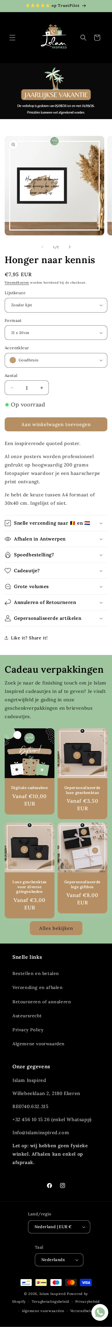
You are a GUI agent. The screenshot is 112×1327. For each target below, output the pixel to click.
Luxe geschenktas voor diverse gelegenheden (29, 886)
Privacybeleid (87, 1301)
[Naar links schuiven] (42, 247)
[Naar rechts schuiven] (70, 247)
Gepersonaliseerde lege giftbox (82, 884)
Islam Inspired (53, 1294)
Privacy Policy (28, 1029)
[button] (12, 37)
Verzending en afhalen (37, 987)
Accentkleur (17, 347)
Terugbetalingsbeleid (50, 1301)
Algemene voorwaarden (38, 1043)
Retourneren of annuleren (41, 1002)
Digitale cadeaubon (29, 787)
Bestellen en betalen (35, 973)
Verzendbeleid (83, 1311)
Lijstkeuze (15, 292)
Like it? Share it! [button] (29, 638)
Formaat (13, 320)
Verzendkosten (17, 283)
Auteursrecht (27, 1015)
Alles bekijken (56, 928)
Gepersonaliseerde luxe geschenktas (82, 790)
